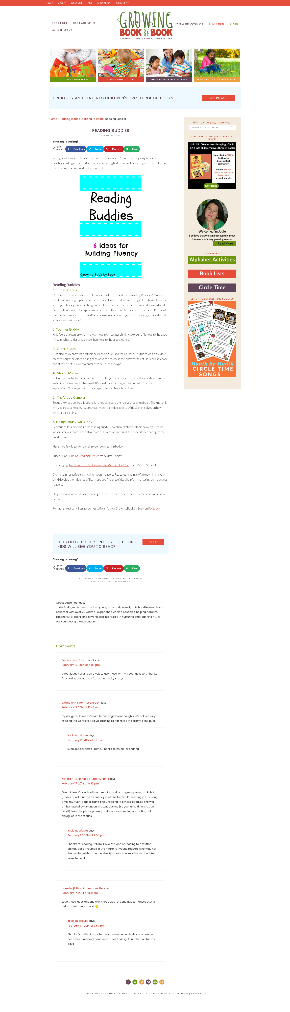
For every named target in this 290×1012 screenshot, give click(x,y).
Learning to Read (92, 119)
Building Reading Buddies (83, 456)
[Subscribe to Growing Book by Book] (212, 165)
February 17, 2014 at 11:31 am (80, 893)
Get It (153, 542)
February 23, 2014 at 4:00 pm (81, 665)
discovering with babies (73, 79)
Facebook (154, 508)
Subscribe (103, 3)
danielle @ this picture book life (82, 888)
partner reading (122, 581)
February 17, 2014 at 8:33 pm (80, 783)
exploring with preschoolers (169, 79)
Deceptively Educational (78, 660)
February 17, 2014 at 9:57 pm (86, 926)
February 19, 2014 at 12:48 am (81, 707)
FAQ (90, 3)
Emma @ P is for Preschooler (81, 703)
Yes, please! (218, 98)
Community (122, 3)
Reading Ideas (69, 119)
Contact (76, 3)
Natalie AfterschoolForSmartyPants (85, 779)
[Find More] (212, 262)
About (62, 3)
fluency (108, 581)
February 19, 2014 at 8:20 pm (85, 740)
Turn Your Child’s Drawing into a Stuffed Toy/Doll (99, 465)
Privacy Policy (198, 994)
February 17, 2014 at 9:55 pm (86, 835)
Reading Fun (135, 578)
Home (50, 3)
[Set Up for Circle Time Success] (212, 339)
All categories (100, 578)
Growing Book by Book (145, 25)
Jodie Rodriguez (77, 735)
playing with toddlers (121, 79)
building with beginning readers (217, 79)
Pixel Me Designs (180, 994)
